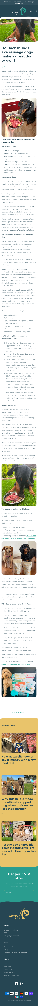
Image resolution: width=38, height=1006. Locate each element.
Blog (6, 950)
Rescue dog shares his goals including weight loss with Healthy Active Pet (19, 849)
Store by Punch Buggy (25, 1000)
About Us (7, 967)
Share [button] (6, 67)
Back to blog (20, 712)
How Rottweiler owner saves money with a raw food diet (19, 760)
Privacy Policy (9, 972)
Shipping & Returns (11, 936)
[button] (2, 11)
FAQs (6, 933)
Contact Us (8, 969)
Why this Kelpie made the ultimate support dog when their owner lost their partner (17, 803)
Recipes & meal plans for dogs (15, 953)
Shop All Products (11, 930)
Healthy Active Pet (15, 1000)
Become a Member (11, 947)
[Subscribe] (31, 892)
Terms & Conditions (11, 975)
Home (6, 964)
